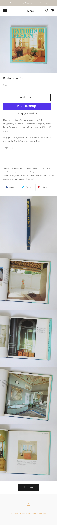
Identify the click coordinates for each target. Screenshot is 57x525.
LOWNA (28, 11)
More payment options (27, 113)
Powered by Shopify (37, 514)
